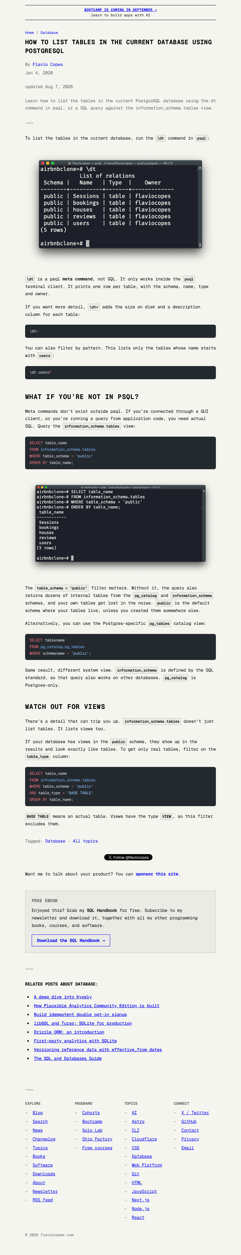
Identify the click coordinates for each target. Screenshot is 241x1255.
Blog (38, 1112)
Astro (138, 1121)
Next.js (140, 1200)
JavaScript (144, 1191)
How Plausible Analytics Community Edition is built (96, 1005)
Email (187, 1148)
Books (39, 1156)
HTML (137, 1182)
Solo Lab (92, 1130)
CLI (135, 1130)
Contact (190, 1130)
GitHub (188, 1121)
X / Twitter (195, 1112)
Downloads (44, 1174)
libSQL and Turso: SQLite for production (83, 1023)
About (39, 1182)
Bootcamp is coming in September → (120, 10)
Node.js (140, 1208)
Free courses (97, 1148)
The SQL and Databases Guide (68, 1058)
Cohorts (91, 1112)
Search (40, 1121)
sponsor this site (157, 874)
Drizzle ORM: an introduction (69, 1032)
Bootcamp (92, 1121)
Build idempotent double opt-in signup (80, 1014)
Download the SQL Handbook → (71, 940)
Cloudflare (144, 1139)
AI (134, 1112)
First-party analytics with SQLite (75, 1041)
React (138, 1217)
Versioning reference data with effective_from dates (98, 1049)
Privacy (190, 1139)
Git (135, 1174)
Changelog (44, 1139)
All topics (85, 841)
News (38, 1130)
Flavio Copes (48, 64)
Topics (40, 1148)
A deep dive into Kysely (63, 997)
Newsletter (45, 1191)
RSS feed (43, 1200)
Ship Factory (97, 1139)
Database (49, 32)
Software (43, 1165)
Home (29, 32)
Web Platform (147, 1165)
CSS (135, 1148)
